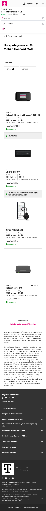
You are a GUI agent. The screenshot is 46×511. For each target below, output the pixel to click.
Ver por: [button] (28, 69)
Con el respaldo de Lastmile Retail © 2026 (23, 507)
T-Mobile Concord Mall (14, 36)
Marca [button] (8, 69)
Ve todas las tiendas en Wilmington (23, 324)
